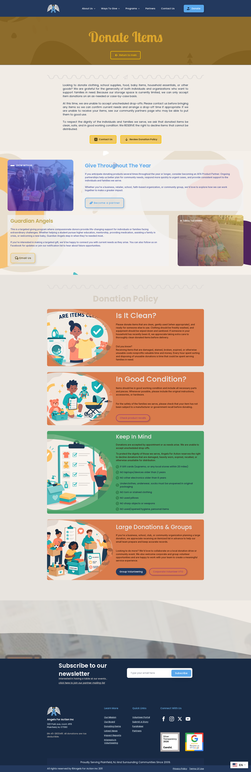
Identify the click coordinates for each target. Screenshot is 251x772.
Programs (131, 8)
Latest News (111, 730)
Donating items (112, 726)
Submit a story (140, 721)
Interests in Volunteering (111, 741)
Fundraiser (137, 726)
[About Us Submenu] (95, 8)
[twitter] (180, 719)
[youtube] (188, 719)
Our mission (110, 717)
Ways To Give (109, 8)
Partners (150, 8)
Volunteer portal (141, 717)
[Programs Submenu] (139, 8)
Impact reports (112, 735)
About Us (87, 8)
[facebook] (163, 719)
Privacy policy (180, 768)
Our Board (109, 721)
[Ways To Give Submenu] (120, 8)
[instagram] (171, 719)
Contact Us (168, 8)
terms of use (196, 768)
